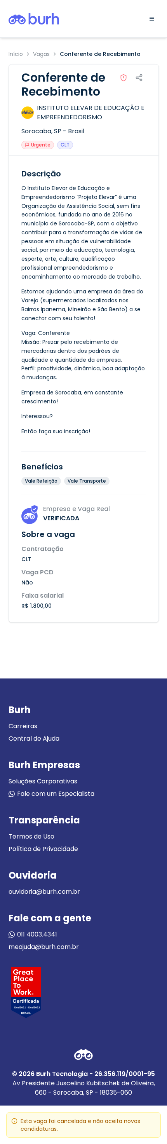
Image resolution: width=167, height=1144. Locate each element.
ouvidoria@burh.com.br (44, 891)
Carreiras (23, 726)
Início (16, 54)
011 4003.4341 (37, 934)
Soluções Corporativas (43, 781)
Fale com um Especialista (55, 793)
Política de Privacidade (43, 848)
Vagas (41, 54)
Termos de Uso (31, 836)
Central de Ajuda (34, 738)
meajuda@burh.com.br (44, 946)
